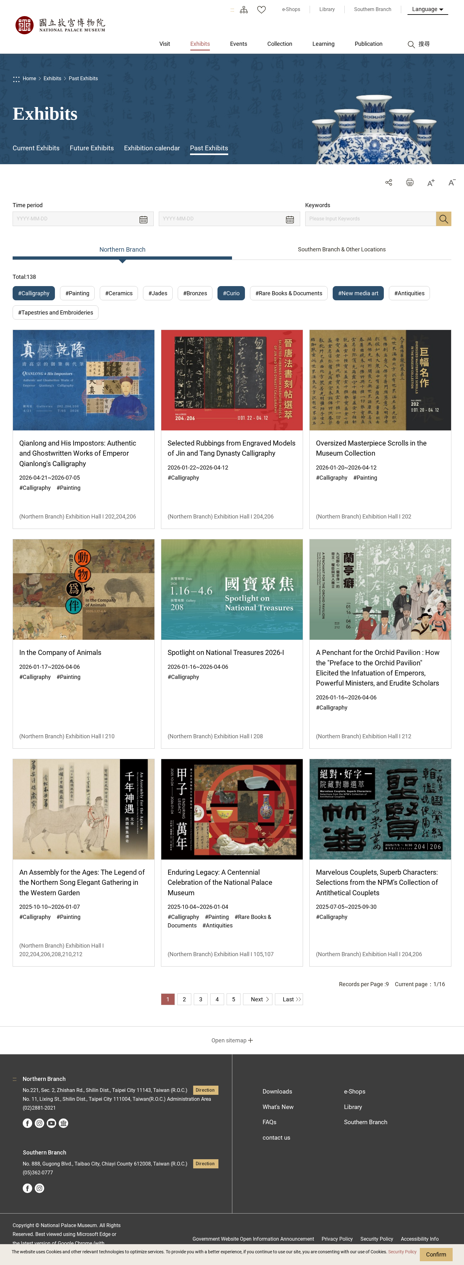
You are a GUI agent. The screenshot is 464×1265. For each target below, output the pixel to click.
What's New (278, 1107)
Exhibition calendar (152, 148)
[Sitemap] (243, 9)
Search (443, 219)
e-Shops (355, 1091)
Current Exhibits (36, 148)
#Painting (77, 293)
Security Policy (402, 1252)
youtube (51, 1123)
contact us (276, 1137)
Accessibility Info (420, 1239)
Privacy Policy (337, 1239)
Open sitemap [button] (229, 1040)
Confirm (436, 1254)
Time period (28, 205)
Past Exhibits (83, 78)
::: (232, 9)
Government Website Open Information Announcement (253, 1239)
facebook (27, 1123)
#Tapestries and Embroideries (55, 312)
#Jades (157, 293)
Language (424, 9)
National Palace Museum (60, 25)
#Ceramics (119, 293)
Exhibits (52, 78)
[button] (409, 182)
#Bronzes (195, 293)
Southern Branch (365, 1122)
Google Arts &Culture (63, 1123)
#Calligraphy (34, 293)
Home (29, 78)
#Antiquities (409, 293)
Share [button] (388, 182)
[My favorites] (261, 9)
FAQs (270, 1122)
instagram (39, 1123)
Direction (205, 1090)
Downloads (277, 1091)
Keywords (317, 205)
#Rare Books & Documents (288, 293)
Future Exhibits (92, 148)
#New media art (358, 293)
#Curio (231, 293)
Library (353, 1107)
